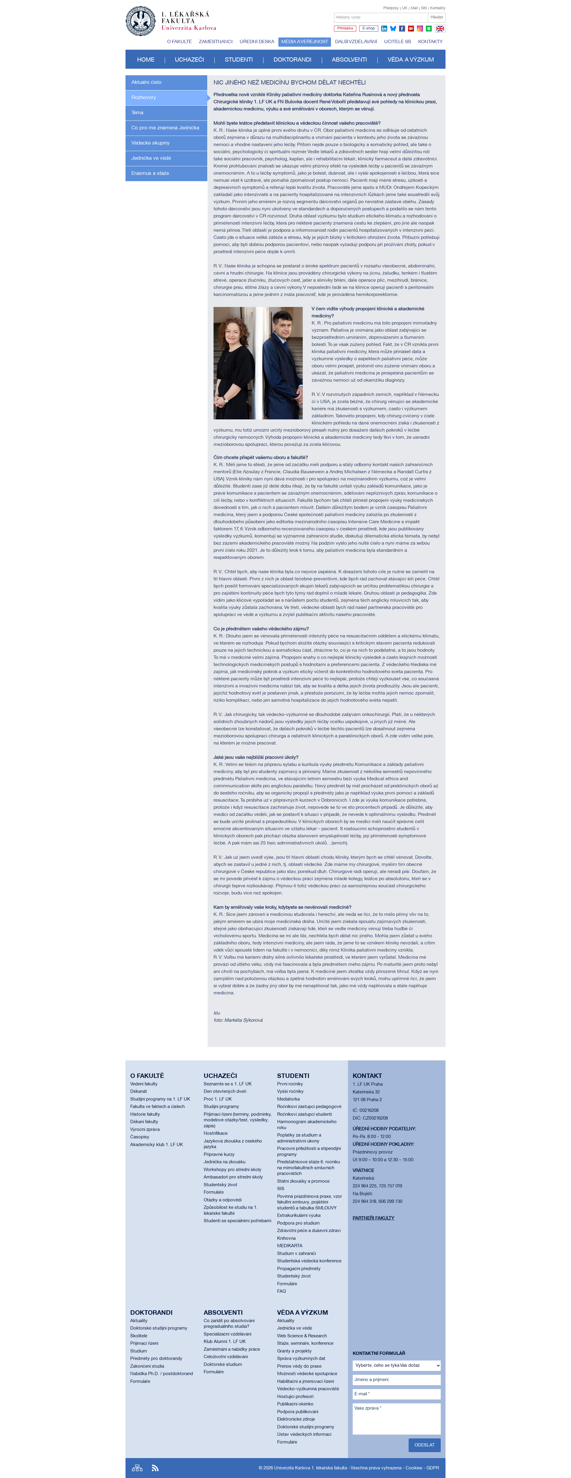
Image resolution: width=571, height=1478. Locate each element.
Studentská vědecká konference (309, 1261)
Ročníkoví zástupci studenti (304, 1114)
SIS (424, 8)
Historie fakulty (145, 1114)
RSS (155, 1468)
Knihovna (286, 1238)
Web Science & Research (302, 1336)
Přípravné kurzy (219, 1155)
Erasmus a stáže (150, 173)
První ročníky (290, 1084)
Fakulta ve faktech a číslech (157, 1107)
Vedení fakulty (144, 1084)
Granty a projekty (294, 1351)
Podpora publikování (297, 1412)
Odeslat (425, 1445)
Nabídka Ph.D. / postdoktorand (161, 1374)
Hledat (437, 17)
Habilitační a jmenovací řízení (305, 1382)
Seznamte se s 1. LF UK (228, 1084)
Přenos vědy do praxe (299, 1366)
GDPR (432, 1468)
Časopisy (139, 1137)
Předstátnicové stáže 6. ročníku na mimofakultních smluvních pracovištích (308, 1168)
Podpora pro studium (298, 1223)
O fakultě (179, 42)
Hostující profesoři (295, 1397)
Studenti (239, 60)
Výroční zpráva (145, 1130)
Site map (137, 1468)
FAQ (281, 1291)
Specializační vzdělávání (227, 1334)
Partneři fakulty (373, 1218)
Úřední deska (257, 42)
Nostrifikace (216, 1133)
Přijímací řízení (144, 1343)
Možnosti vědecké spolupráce (307, 1374)
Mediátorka (288, 1099)
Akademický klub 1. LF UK (156, 1145)
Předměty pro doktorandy (156, 1359)
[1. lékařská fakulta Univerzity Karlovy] (171, 18)
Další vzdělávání (356, 42)
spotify (429, 29)
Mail (414, 8)
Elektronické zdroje (296, 1419)
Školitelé (138, 1336)
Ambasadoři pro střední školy (233, 1177)
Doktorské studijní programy (158, 1328)
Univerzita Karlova (193, 31)
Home (145, 60)
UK (404, 8)
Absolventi (349, 60)
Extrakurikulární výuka (299, 1216)
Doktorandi (292, 60)
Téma (137, 113)
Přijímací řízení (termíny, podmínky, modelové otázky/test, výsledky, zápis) (238, 1120)
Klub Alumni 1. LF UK (225, 1342)
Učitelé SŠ (397, 42)
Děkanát (138, 1092)
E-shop (369, 28)
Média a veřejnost (304, 42)
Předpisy (391, 8)
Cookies (414, 1468)
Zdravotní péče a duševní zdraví (309, 1231)
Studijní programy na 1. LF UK (160, 1099)
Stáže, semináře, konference (305, 1343)
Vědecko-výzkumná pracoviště (308, 1389)
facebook (402, 29)
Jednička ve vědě (151, 158)
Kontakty (437, 8)
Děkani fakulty (144, 1122)
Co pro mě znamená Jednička (165, 128)
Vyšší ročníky (290, 1092)
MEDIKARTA (289, 1246)
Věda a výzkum (411, 60)
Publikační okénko (295, 1404)
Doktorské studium (223, 1365)
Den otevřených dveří (225, 1092)
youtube (411, 29)
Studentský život (220, 1185)
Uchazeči (189, 60)
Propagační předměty (299, 1269)
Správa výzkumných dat (301, 1359)
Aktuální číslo (146, 82)
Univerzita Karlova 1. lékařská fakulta (310, 1468)
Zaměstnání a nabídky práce (232, 1349)
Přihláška (345, 28)
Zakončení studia (147, 1366)
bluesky (393, 29)
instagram (420, 29)
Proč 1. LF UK (218, 1099)
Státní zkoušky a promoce (303, 1181)
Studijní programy (221, 1107)
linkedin (384, 29)
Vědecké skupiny (150, 143)
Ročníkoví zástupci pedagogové (309, 1107)
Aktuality (139, 1321)
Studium (138, 1351)
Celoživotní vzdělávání (226, 1357)
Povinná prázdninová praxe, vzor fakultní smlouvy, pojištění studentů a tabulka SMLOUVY (309, 1202)
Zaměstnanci (216, 42)
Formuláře (214, 1192)
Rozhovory (143, 97)
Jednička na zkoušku (224, 1162)
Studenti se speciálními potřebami (237, 1221)
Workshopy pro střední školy (232, 1170)
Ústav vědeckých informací (304, 1434)
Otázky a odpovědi (222, 1200)
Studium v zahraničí (296, 1254)
